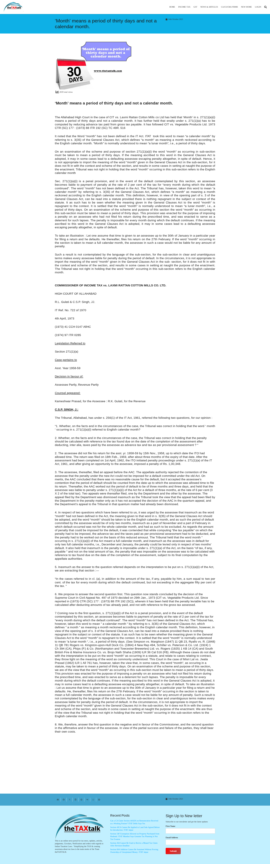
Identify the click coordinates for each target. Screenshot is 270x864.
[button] (191, 7)
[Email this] (58, 800)
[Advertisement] (176, 66)
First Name (170, 826)
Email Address (172, 838)
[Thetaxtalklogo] (13, 7)
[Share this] (64, 800)
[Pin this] (81, 800)
